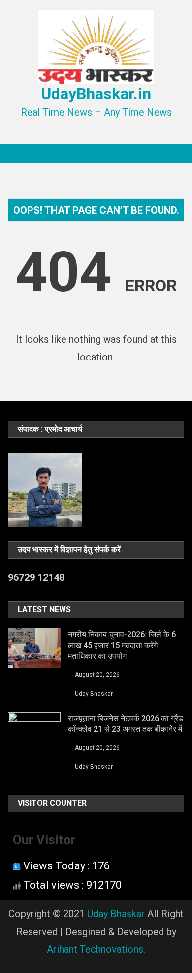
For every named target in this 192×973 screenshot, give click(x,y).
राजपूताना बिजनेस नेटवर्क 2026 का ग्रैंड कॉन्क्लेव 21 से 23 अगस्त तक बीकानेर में (125, 724)
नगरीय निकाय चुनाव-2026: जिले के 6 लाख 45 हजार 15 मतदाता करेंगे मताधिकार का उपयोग (122, 645)
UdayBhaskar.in (96, 93)
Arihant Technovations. (96, 949)
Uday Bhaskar (94, 693)
